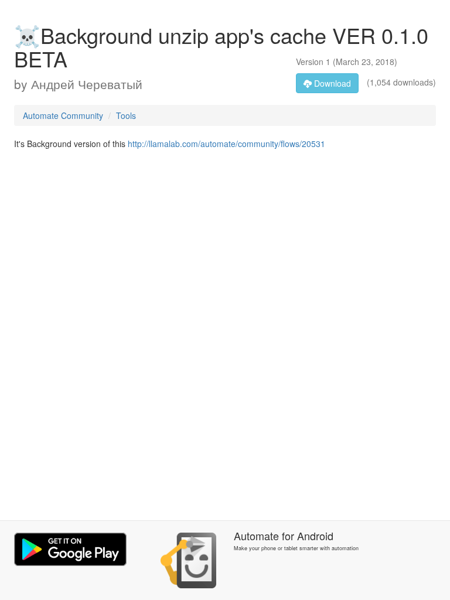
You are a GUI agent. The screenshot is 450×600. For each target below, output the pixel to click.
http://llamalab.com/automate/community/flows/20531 (226, 143)
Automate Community (63, 115)
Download (331, 83)
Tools (126, 115)
